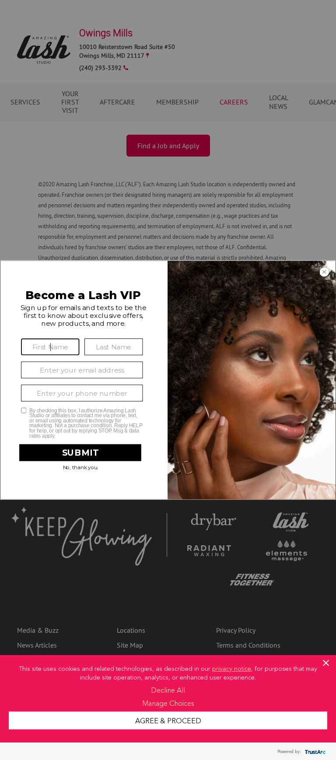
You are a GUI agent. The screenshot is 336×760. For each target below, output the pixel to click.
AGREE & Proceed (168, 720)
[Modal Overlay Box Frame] (168, 379)
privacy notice (231, 668)
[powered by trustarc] (314, 751)
